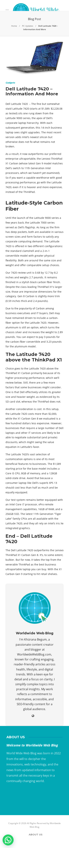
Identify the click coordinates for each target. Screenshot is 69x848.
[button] (8, 839)
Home (14, 25)
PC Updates (27, 25)
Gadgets (10, 82)
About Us (36, 834)
